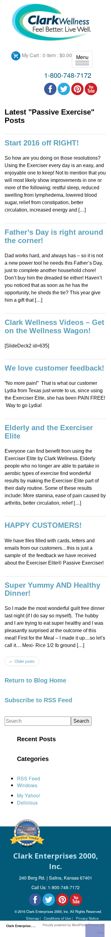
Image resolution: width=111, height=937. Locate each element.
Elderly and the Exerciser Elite (49, 431)
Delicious (27, 802)
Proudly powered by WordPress (65, 925)
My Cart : (32, 55)
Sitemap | (33, 918)
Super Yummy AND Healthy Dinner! (52, 589)
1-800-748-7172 (67, 75)
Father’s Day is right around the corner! (54, 236)
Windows (27, 785)
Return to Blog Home (35, 680)
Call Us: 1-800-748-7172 (55, 887)
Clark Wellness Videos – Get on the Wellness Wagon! (54, 326)
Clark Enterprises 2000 (23, 926)
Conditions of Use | (58, 918)
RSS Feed (28, 778)
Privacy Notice (87, 918)
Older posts (22, 661)
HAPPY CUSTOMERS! (43, 525)
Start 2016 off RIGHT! (42, 143)
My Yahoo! (28, 795)
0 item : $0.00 (57, 55)
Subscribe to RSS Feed (38, 700)
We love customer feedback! (54, 368)
